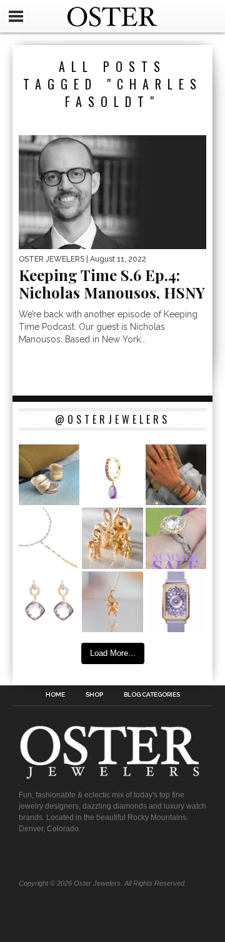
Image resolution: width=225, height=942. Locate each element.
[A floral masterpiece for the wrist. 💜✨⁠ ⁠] (176, 601)
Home (55, 695)
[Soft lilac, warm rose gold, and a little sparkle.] (49, 601)
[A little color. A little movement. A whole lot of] (112, 474)
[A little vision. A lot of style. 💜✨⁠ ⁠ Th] (49, 538)
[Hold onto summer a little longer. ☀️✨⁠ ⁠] (176, 474)
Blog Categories (152, 695)
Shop (94, 695)
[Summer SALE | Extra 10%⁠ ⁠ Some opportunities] (176, 538)
